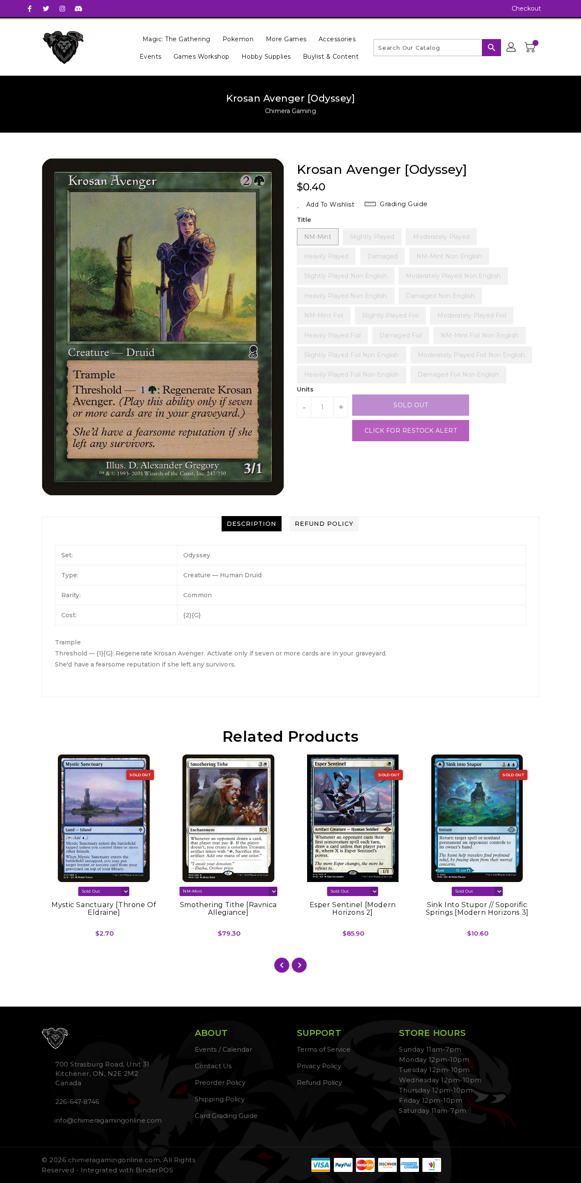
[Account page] (511, 47)
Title (304, 220)
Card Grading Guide (226, 1116)
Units (305, 389)
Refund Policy (319, 1082)
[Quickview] (55, 936)
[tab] (252, 523)
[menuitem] (176, 39)
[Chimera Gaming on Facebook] (29, 8)
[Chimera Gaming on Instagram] (62, 8)
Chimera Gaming (290, 111)
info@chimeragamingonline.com (107, 1120)
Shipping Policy (220, 1099)
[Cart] (530, 47)
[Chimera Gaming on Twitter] (46, 8)
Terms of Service (324, 1049)
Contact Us (213, 1066)
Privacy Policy (319, 1066)
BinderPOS (155, 1170)
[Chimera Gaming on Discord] (78, 8)
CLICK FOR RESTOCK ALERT (411, 430)
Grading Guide (404, 204)
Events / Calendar (223, 1049)
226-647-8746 (77, 1102)
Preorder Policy (220, 1082)
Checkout (526, 8)
